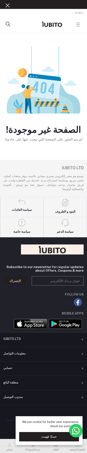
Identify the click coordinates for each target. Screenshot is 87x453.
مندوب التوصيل (13, 397)
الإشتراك (15, 281)
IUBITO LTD (12, 339)
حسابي (7, 368)
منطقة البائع (11, 382)
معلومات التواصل (14, 353)
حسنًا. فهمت (49, 436)
